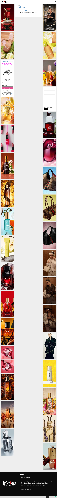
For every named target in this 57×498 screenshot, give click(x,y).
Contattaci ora (29, 489)
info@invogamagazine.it (26, 492)
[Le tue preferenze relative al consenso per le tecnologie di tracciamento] (55, 496)
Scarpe (14, 1)
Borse (19, 1)
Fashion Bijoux (29, 1)
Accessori (23, 1)
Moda (10, 1)
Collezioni (36, 1)
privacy (12, 93)
